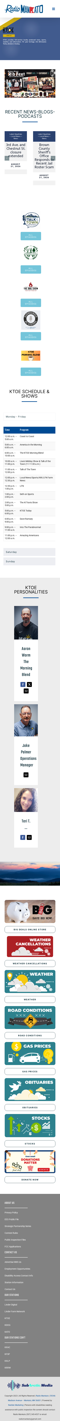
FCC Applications (13, 1246)
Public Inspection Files (15, 1240)
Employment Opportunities (17, 1269)
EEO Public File (12, 1219)
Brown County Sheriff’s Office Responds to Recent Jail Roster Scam (44, 156)
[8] (30, 25)
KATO (7, 1332)
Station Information (14, 1282)
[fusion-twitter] (29, 684)
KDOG (7, 1325)
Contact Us (10, 1289)
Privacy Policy (11, 1212)
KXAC (7, 1347)
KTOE (7, 1318)
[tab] (29, 417)
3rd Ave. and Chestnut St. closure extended (15, 150)
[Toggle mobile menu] (53, 9)
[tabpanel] (29, 485)
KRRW (8, 1367)
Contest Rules (11, 1233)
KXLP (7, 1361)
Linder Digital (11, 1304)
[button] (7, 158)
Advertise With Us (13, 1262)
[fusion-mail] (26, 690)
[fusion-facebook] (22, 684)
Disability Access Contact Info (19, 1275)
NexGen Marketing (15, 1405)
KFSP (7, 1354)
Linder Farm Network (15, 1311)
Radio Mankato (42, 1396)
